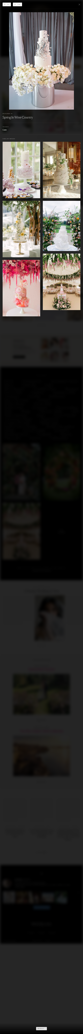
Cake (5, 130)
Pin (8, 4)
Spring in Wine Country (18, 117)
